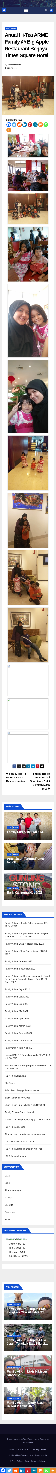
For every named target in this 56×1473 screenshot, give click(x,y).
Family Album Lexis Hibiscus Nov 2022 (24, 944)
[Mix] (40, 124)
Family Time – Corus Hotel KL (20, 1112)
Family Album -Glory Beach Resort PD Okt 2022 (26, 1404)
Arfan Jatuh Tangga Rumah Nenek (26, 860)
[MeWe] (35, 124)
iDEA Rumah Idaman (15, 1076)
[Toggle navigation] (25, 10)
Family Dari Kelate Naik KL (25, 832)
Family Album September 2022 (20, 969)
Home (11, 1449)
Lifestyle (9, 1205)
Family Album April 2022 (17, 1018)
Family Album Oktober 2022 (18, 961)
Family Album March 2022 (18, 1026)
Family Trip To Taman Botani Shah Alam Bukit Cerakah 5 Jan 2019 (40, 781)
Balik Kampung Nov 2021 (24, 892)
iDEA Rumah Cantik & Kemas (19, 1141)
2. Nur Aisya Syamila (38, 1449)
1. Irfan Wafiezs (22, 1449)
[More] (8, 130)
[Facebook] (8, 124)
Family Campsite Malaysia (35, 1461)
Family (13, 28)
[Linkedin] (24, 124)
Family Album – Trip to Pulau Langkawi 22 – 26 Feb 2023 (27, 1310)
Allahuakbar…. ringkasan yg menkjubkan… (26, 1134)
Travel (8, 1219)
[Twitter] (14, 124)
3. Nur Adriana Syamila (18, 1455)
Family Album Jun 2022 (16, 1004)
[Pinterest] (30, 124)
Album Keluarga (13, 1190)
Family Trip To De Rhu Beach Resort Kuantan (16, 777)
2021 (9, 827)
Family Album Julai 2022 (17, 997)
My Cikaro (10, 1083)
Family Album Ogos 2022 (17, 989)
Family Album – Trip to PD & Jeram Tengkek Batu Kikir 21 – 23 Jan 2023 (28, 1343)
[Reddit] (19, 124)
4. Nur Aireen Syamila (38, 1455)
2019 (7, 28)
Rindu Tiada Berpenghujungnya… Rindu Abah (28, 1119)
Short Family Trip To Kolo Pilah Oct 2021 (25, 1105)
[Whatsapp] (45, 124)
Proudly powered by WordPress (20, 1439)
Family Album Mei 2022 (16, 1011)
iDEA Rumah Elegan (15, 1127)
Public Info (10, 1212)
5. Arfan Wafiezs (16, 1461)
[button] (46, 10)
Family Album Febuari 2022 (18, 1033)
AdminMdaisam (14, 65)
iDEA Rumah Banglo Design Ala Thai (23, 1149)
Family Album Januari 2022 (18, 1040)
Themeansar (28, 1443)
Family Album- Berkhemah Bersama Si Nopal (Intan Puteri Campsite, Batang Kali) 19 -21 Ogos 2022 (27, 979)
